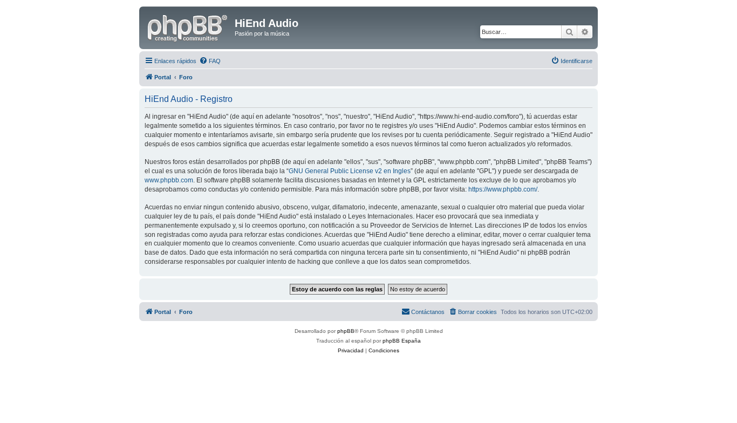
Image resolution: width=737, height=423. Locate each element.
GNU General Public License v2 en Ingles (350, 171)
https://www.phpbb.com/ (502, 189)
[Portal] (188, 26)
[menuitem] (210, 60)
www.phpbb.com (169, 180)
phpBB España (402, 341)
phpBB (345, 331)
